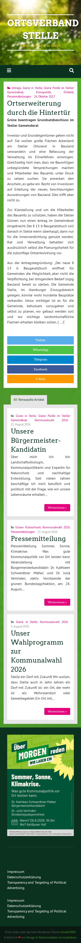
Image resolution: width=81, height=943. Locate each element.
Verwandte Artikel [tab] (31, 399)
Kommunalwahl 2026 (51, 420)
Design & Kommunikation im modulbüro (51, 937)
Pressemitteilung (38, 539)
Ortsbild (68, 92)
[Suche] (71, 70)
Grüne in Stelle (32, 88)
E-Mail (40, 379)
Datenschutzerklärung (24, 877)
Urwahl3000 (68, 932)
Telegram (40, 359)
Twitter (40, 340)
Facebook (40, 369)
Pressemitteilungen (19, 96)
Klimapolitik (43, 92)
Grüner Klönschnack (27, 527)
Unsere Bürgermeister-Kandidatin (36, 440)
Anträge (16, 88)
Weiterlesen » (57, 507)
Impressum (15, 871)
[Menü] (9, 70)
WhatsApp (40, 349)
